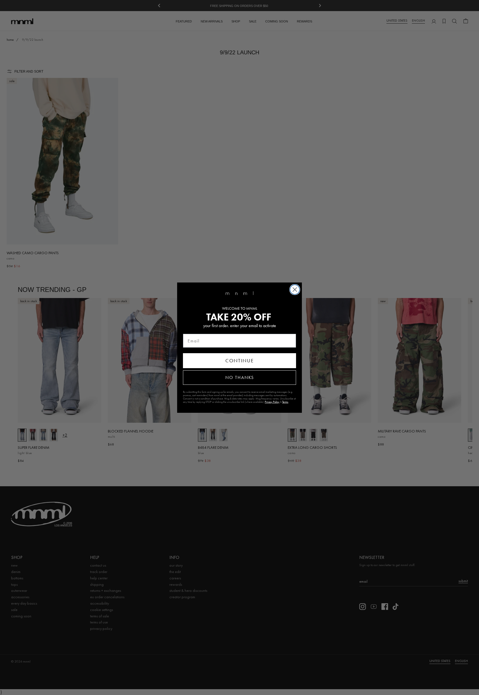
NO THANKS (239, 377)
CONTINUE (239, 361)
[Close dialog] (295, 289)
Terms (285, 402)
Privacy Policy (272, 402)
